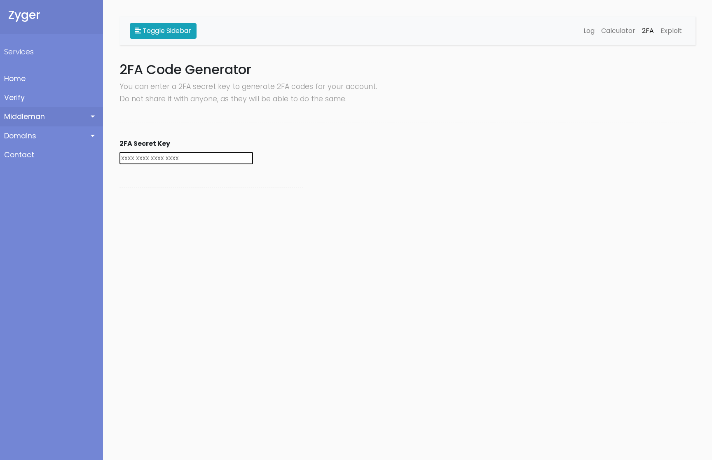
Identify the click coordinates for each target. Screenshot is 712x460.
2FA (648, 30)
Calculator (618, 30)
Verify (14, 98)
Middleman (24, 116)
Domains (20, 136)
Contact (19, 155)
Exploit (671, 30)
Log (589, 30)
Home (15, 79)
